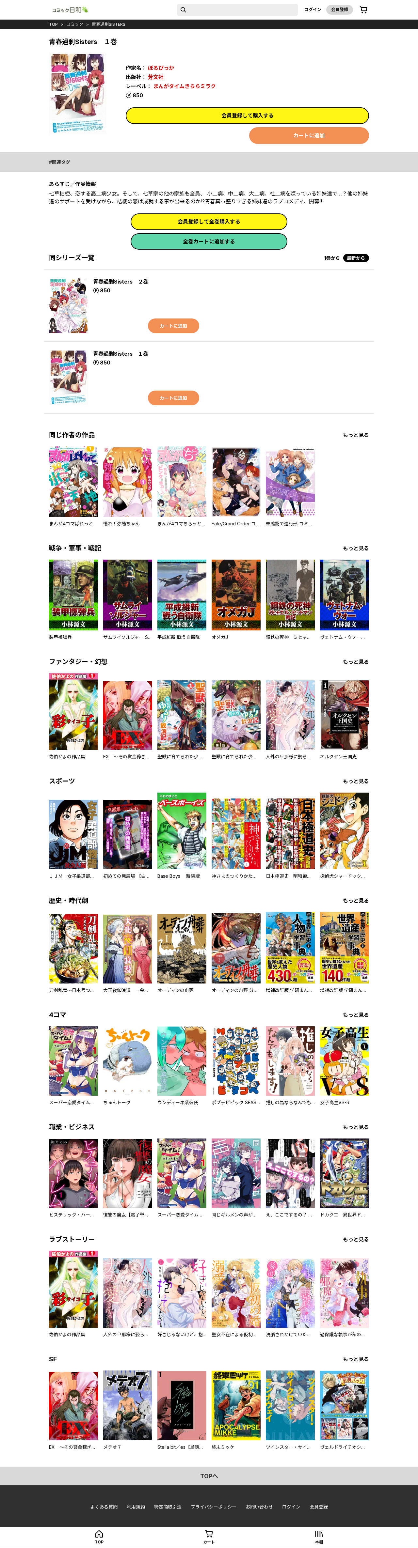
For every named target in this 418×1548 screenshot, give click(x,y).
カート (209, 1542)
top (53, 24)
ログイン (312, 9)
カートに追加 (309, 135)
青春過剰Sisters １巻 (120, 353)
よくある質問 (104, 1506)
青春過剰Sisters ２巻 (120, 281)
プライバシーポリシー (213, 1506)
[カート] (363, 10)
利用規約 (136, 1506)
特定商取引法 (168, 1506)
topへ (209, 1476)
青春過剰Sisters (108, 24)
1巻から (332, 258)
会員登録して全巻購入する (209, 221)
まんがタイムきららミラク (184, 86)
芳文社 (156, 77)
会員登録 (339, 9)
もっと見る (356, 435)
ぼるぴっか (161, 68)
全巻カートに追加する (209, 241)
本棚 (319, 1542)
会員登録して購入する (247, 115)
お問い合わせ (259, 1506)
